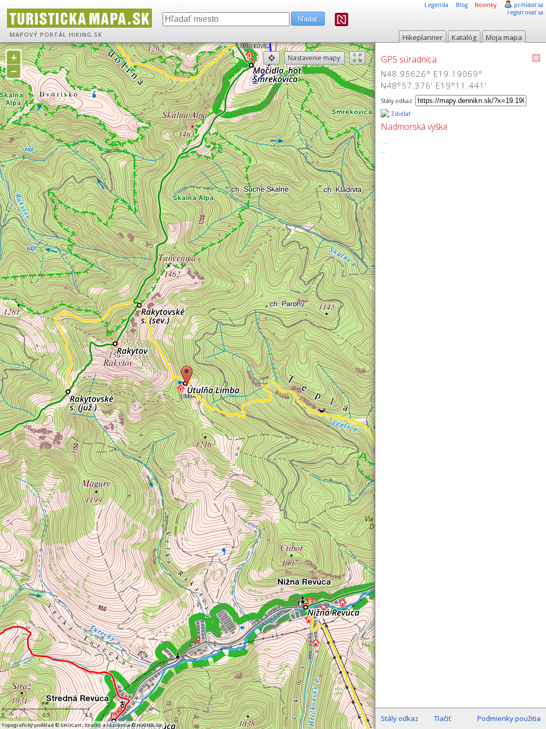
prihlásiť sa (528, 5)
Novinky (485, 5)
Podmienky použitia (509, 718)
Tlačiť (442, 718)
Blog (462, 5)
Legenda (436, 5)
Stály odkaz (400, 718)
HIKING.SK (85, 34)
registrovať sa (525, 12)
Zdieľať (400, 113)
